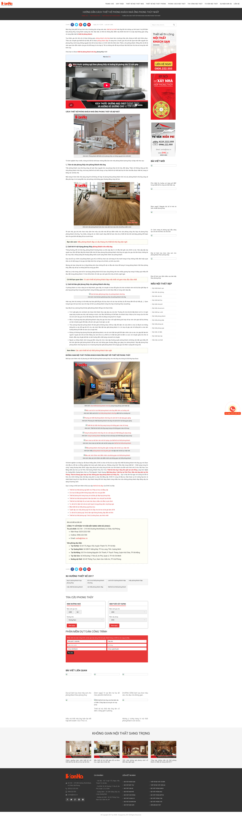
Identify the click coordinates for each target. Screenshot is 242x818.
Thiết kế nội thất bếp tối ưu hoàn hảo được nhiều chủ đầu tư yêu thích (91, 501)
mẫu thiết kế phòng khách (75, 587)
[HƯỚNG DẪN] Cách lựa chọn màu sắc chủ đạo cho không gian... (135, 694)
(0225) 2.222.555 (73, 788)
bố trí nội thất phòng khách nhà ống (95, 582)
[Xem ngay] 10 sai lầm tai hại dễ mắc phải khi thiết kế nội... (107, 694)
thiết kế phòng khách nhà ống (87, 52)
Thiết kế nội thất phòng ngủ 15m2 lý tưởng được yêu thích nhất (88, 515)
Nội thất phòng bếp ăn (157, 795)
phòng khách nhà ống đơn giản (102, 450)
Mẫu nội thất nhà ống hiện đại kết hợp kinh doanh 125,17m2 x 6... (78, 720)
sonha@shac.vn (82, 538)
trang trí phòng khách (94, 435)
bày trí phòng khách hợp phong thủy (74, 582)
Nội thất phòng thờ (156, 801)
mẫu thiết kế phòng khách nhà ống (100, 405)
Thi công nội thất (195, 4)
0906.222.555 (72, 791)
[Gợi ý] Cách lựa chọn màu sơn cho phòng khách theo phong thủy (78, 694)
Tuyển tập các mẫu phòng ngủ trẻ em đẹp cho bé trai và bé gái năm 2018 (92, 510)
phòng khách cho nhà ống (102, 247)
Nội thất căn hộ (157, 296)
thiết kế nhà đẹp (98, 486)
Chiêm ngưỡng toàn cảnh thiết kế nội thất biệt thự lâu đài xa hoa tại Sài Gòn (78, 761)
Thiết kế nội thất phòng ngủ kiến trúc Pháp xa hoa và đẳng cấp (88, 490)
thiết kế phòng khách (85, 34)
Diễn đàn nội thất (157, 340)
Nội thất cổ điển (157, 332)
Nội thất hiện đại (157, 336)
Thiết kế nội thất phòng (156, 4)
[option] (78, 752)
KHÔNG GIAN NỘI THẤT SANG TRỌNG (121, 733)
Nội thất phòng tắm (156, 798)
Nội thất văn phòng (158, 292)
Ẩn (109, 57)
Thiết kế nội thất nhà (135, 4)
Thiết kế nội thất (95, 15)
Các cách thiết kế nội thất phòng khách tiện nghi (94, 350)
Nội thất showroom (158, 308)
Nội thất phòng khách (158, 316)
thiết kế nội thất (112, 29)
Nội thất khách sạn (158, 288)
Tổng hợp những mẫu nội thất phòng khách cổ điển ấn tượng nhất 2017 (163, 761)
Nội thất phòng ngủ (158, 328)
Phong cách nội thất (177, 4)
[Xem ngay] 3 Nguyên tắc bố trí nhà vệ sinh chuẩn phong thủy (163, 207)
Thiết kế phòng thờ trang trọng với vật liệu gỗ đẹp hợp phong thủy (89, 495)
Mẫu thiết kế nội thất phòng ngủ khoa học (82, 507)
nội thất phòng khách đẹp (95, 587)
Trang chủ (109, 4)
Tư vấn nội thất (211, 4)
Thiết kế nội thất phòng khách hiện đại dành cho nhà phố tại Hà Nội (90, 498)
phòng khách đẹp (102, 40)
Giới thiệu (120, 4)
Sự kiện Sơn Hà (226, 4)
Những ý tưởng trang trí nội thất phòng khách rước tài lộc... (135, 720)
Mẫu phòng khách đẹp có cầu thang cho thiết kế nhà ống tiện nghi (102, 242)
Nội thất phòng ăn (157, 324)
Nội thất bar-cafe (129, 805)
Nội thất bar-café (157, 312)
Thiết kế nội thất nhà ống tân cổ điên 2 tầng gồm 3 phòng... (107, 710)
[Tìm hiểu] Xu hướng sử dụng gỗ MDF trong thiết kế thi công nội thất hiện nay (163, 184)
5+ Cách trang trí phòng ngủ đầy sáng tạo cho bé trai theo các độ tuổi (163, 230)
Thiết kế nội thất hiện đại (158, 785)
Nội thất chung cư (129, 798)
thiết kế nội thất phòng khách (122, 443)
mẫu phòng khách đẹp (136, 580)
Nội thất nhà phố (157, 304)
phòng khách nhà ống (102, 38)
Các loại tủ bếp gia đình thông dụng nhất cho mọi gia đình (87, 493)
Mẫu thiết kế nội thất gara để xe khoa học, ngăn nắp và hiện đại (107, 761)
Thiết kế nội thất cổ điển (158, 781)
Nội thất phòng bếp (158, 320)
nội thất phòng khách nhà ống (107, 413)
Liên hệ (236, 4)
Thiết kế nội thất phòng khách (111, 15)
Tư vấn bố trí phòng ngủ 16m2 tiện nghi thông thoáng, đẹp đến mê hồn (91, 512)
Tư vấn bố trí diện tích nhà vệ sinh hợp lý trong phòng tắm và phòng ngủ (91, 504)
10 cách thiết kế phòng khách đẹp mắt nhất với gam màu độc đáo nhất (110, 280)
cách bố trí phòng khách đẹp (117, 580)
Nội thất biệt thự (157, 300)
